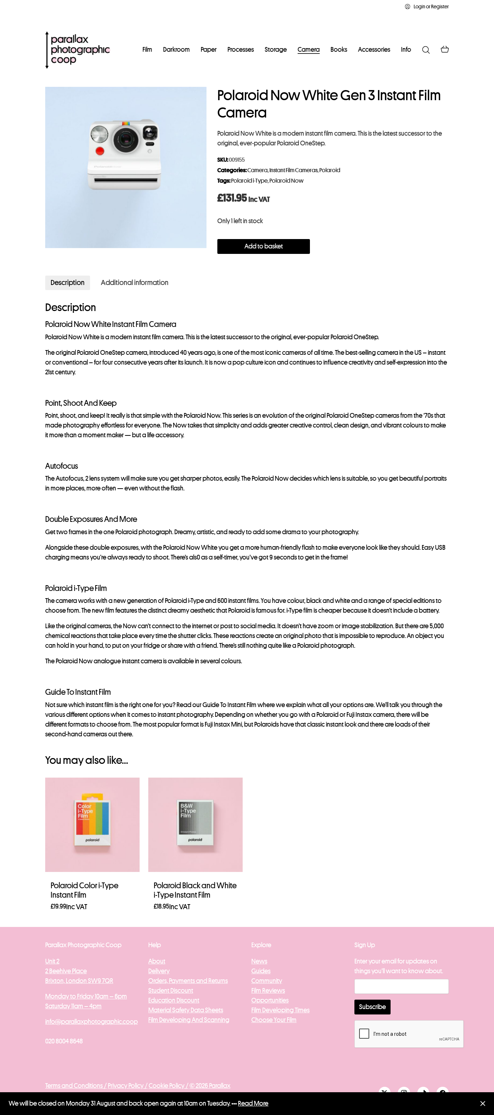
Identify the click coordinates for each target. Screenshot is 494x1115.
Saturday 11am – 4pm (73, 1006)
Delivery (159, 971)
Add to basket (263, 246)
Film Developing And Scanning (188, 1020)
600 (222, 600)
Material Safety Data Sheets (185, 1010)
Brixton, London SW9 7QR (79, 981)
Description (68, 282)
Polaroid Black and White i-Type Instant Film (195, 890)
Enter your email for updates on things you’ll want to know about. (398, 966)
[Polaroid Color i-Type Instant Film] (92, 825)
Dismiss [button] (482, 1103)
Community (266, 981)
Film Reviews (268, 990)
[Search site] (426, 50)
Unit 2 (52, 961)
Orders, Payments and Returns (188, 981)
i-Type (196, 600)
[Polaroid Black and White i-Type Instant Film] (195, 825)
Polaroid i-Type (249, 181)
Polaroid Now (286, 181)
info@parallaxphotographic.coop (91, 1021)
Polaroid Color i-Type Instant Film (84, 890)
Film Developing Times (280, 1010)
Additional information (135, 282)
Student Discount (170, 990)
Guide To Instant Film (229, 705)
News (259, 961)
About (156, 961)
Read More (253, 1103)
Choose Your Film (274, 1020)
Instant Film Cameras (293, 170)
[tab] (67, 283)
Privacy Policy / (128, 1085)
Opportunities (270, 1000)
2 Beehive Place (66, 971)
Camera (257, 170)
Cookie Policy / (168, 1085)
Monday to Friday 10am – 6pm (86, 996)
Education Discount (173, 1000)
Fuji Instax (359, 714)
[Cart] (445, 50)
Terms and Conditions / (76, 1085)
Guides (261, 971)
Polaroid (329, 170)
